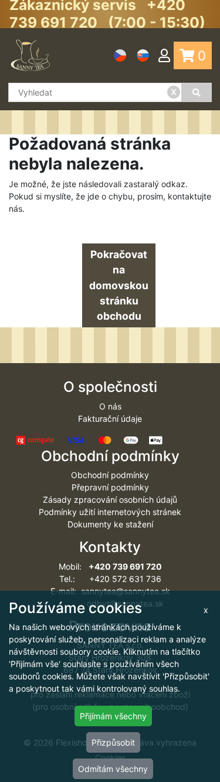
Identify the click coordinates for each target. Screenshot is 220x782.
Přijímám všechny (113, 716)
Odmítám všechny (113, 769)
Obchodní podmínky (110, 475)
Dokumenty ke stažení (110, 524)
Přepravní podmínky (110, 487)
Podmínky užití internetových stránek (110, 512)
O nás (110, 406)
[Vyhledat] (197, 92)
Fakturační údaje (110, 419)
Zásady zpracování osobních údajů (110, 500)
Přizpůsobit (113, 742)
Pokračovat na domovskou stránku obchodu (118, 285)
